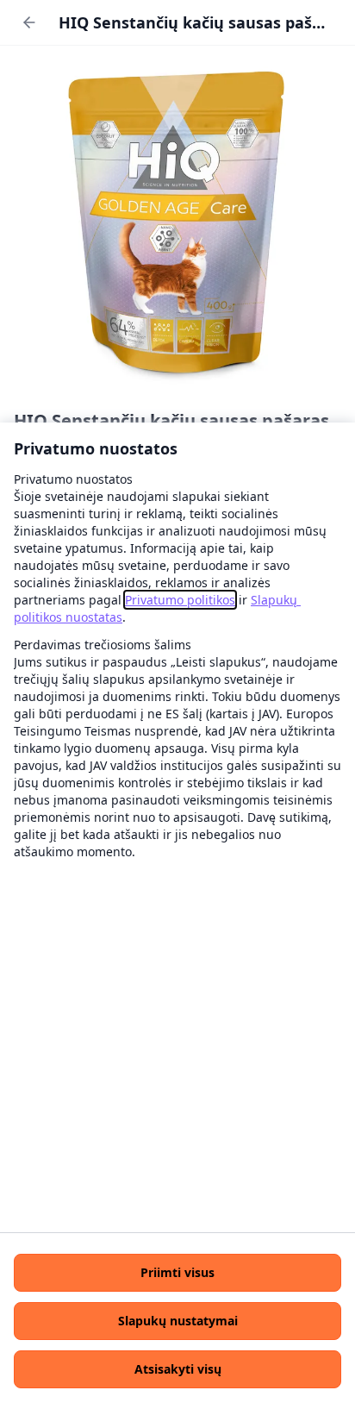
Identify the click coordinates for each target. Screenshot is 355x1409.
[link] (180, 600)
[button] (177, 1273)
